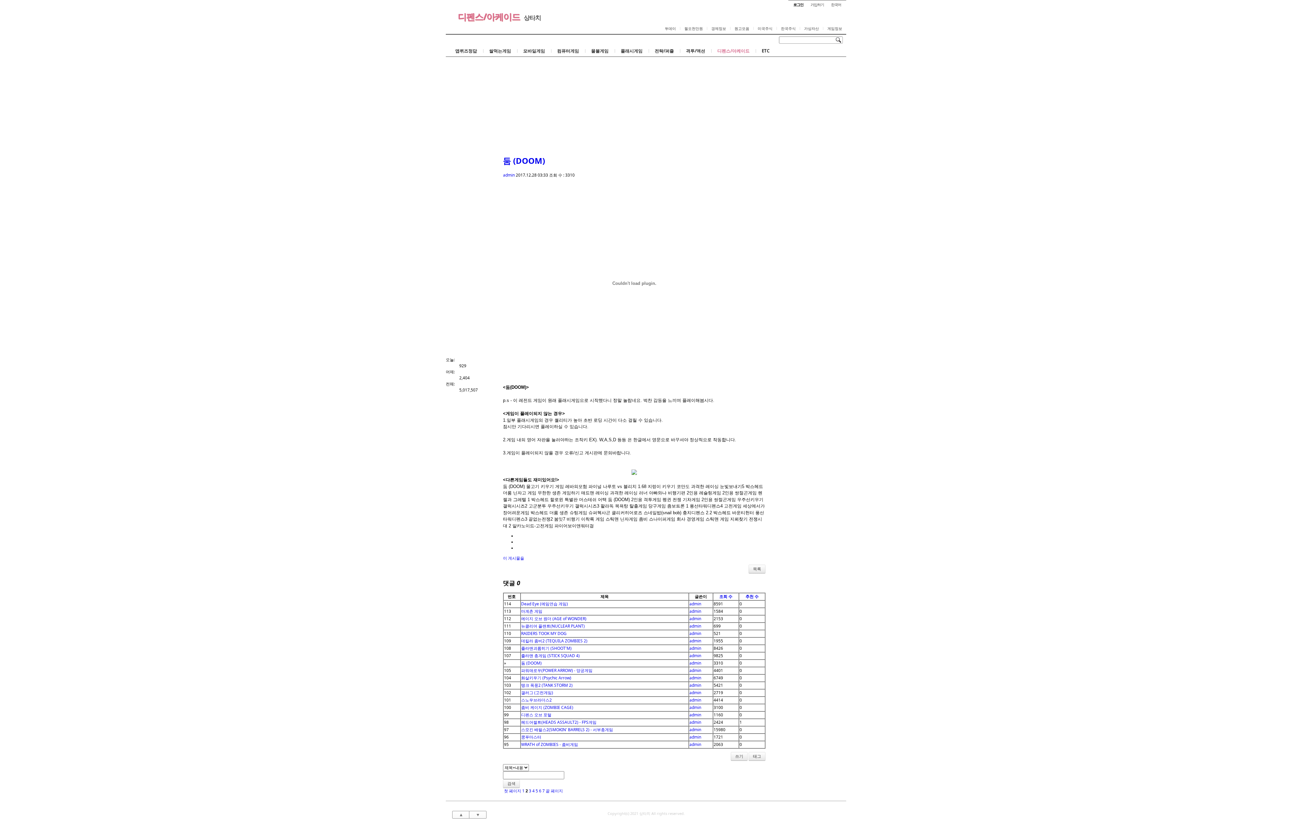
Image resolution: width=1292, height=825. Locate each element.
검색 (511, 783)
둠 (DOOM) (524, 160)
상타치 (532, 17)
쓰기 (739, 756)
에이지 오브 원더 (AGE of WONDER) (553, 619)
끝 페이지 (555, 791)
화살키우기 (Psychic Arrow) (546, 678)
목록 (757, 569)
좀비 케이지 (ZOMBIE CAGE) (547, 707)
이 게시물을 (513, 558)
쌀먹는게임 (500, 51)
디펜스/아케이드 (489, 16)
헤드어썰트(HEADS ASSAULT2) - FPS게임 (559, 722)
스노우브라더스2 (536, 700)
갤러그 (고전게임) (537, 693)
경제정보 (718, 29)
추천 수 (752, 596)
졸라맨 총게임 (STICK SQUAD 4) (550, 656)
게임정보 (834, 29)
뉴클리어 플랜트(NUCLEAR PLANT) (553, 626)
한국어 (836, 4)
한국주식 (788, 29)
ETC (765, 51)
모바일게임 (534, 51)
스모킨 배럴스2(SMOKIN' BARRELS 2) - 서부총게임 (567, 730)
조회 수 (725, 596)
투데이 (670, 29)
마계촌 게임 (531, 611)
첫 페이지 (512, 791)
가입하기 (817, 4)
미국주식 (765, 29)
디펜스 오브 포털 (536, 715)
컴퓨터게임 (568, 51)
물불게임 (600, 51)
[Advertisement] (646, 99)
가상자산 (811, 29)
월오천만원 (693, 29)
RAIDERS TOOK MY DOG (544, 633)
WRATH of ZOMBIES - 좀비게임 (549, 744)
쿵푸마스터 (531, 737)
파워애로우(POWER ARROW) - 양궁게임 (557, 670)
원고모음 (741, 29)
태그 (757, 756)
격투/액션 (695, 51)
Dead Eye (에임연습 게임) (544, 604)
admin (509, 175)
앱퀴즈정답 (466, 51)
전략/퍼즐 (664, 51)
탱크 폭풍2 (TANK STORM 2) (547, 685)
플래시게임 (632, 51)
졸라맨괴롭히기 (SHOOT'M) (546, 648)
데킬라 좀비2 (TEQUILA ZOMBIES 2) (554, 641)
